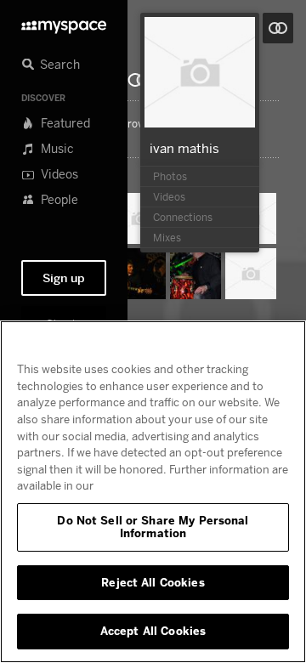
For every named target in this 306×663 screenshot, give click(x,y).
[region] (153, 491)
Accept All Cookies (153, 630)
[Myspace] (63, 22)
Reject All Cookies (152, 582)
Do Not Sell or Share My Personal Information (152, 527)
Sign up (63, 278)
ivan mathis (184, 147)
